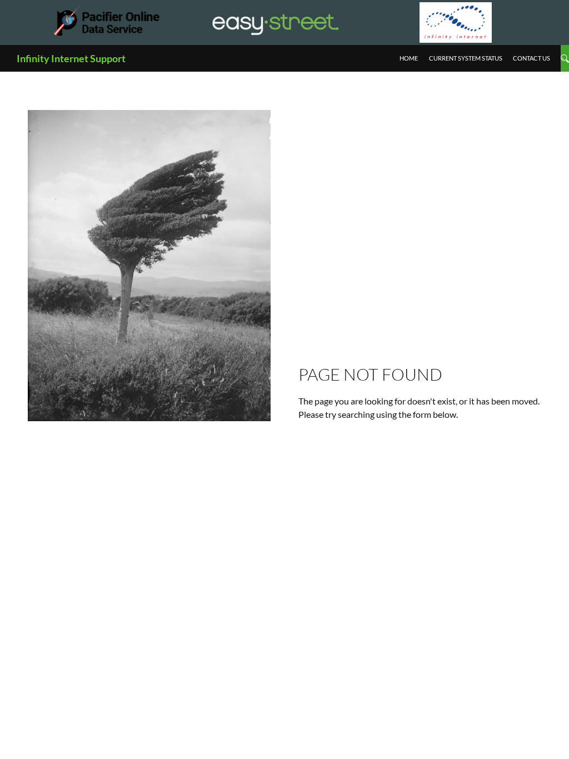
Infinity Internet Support (71, 58)
